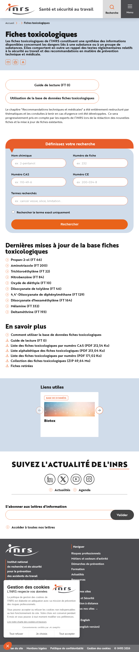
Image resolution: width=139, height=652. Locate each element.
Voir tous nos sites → (84, 609)
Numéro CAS (20, 174)
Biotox (49, 420)
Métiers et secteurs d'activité (89, 559)
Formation (78, 569)
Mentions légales (37, 648)
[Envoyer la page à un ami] (8, 62)
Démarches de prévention (87, 564)
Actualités (77, 574)
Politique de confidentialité (66, 648)
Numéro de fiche (84, 155)
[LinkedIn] (50, 479)
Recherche (112, 13)
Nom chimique (21, 155)
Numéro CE (81, 174)
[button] (39, 410)
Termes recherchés (24, 193)
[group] (52, 85)
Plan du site (16, 648)
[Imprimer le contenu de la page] (15, 62)
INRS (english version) (85, 627)
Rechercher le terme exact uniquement (43, 212)
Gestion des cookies (99, 648)
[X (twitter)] (63, 479)
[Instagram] (89, 479)
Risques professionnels (86, 553)
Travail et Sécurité (82, 598)
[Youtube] (76, 479)
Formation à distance (84, 603)
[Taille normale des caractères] (23, 62)
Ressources (78, 580)
